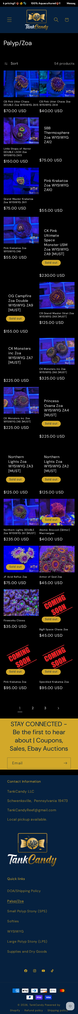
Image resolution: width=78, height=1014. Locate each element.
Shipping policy (58, 1010)
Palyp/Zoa (15, 901)
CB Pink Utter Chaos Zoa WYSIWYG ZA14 (55, 103)
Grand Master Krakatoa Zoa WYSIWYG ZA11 (19, 200)
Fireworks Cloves (14, 620)
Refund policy (33, 1010)
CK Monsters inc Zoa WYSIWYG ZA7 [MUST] (20, 355)
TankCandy (36, 1005)
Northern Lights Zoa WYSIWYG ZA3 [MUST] (20, 464)
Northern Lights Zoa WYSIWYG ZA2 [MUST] (56, 464)
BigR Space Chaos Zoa (53, 629)
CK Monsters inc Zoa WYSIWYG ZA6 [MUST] (53, 370)
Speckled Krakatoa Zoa (54, 681)
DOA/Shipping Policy (24, 891)
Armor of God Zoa (50, 576)
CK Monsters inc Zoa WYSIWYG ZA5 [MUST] (17, 420)
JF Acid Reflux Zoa (15, 576)
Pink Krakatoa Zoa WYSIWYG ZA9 (15, 250)
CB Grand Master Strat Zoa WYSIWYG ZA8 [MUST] (56, 315)
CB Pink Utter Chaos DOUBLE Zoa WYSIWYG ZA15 (21, 103)
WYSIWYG (15, 931)
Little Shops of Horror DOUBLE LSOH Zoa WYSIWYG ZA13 (17, 152)
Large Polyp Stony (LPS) (27, 941)
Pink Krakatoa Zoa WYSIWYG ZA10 (56, 185)
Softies (13, 921)
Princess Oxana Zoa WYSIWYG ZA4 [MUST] (56, 408)
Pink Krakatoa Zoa (15, 681)
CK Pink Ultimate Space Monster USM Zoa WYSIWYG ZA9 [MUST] (56, 242)
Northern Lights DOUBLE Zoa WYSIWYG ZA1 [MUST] (20, 531)
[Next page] (58, 708)
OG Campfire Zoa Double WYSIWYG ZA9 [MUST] (20, 303)
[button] (9, 20)
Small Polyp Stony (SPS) (27, 911)
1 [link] (19, 708)
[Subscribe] (65, 763)
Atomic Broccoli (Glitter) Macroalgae (54, 531)
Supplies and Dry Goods (27, 951)
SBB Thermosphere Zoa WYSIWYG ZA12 (56, 135)
